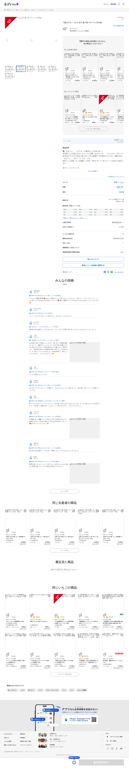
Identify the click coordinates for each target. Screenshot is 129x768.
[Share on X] (108, 272)
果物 (17, 10)
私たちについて (93, 259)
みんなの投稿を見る (118, 25)
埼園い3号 (27, 10)
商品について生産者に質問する (93, 265)
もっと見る (64, 491)
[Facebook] (116, 748)
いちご (21, 10)
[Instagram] (112, 748)
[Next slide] (56, 40)
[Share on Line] (111, 272)
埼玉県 (121, 192)
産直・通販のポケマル (9, 10)
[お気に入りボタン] (79, 55)
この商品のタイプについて (115, 176)
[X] (108, 748)
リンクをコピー (119, 272)
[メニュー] (123, 4)
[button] (93, 30)
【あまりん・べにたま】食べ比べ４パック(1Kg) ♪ (42, 10)
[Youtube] (121, 748)
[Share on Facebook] (105, 272)
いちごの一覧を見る (93, 129)
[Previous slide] (7, 40)
